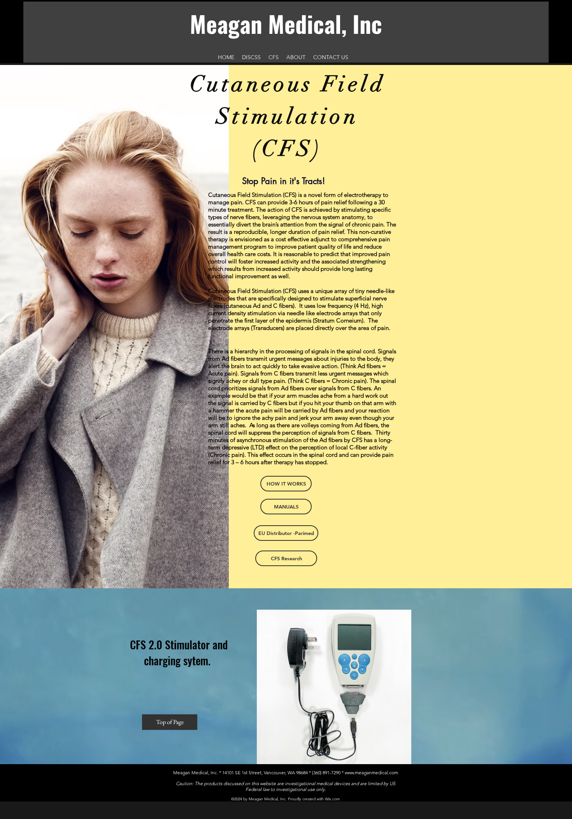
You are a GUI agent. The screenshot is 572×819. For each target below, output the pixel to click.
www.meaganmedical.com (371, 772)
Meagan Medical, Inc (286, 23)
